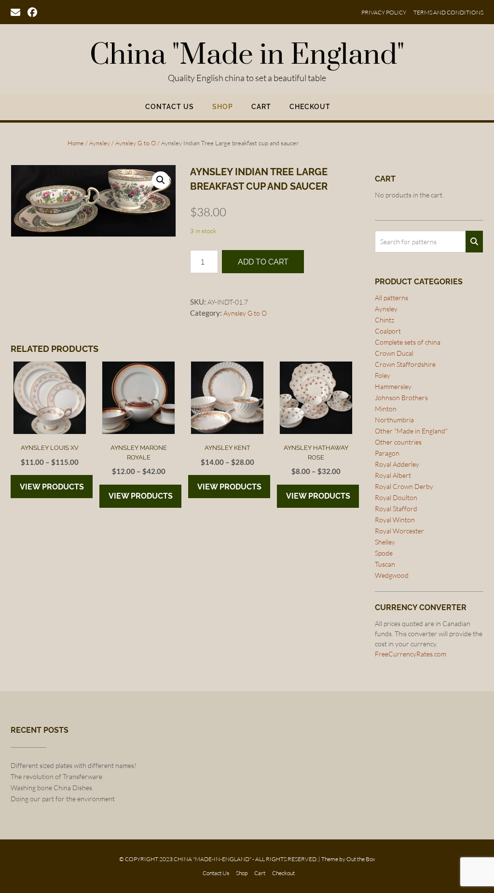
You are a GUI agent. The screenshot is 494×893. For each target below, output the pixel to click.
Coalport (388, 331)
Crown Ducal (394, 353)
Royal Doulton (396, 497)
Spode (384, 553)
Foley (382, 375)
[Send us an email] (15, 11)
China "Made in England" (247, 55)
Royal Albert (393, 475)
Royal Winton (395, 520)
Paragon (387, 453)
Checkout (309, 107)
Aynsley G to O (135, 143)
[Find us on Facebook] (32, 11)
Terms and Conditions (448, 12)
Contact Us (169, 107)
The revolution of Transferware (56, 776)
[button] (160, 180)
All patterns (391, 297)
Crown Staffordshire (405, 364)
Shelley (385, 542)
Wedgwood (392, 575)
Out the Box (360, 859)
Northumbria (394, 420)
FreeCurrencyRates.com (410, 654)
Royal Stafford (396, 508)
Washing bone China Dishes (51, 787)
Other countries (398, 442)
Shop (222, 107)
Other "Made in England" (411, 431)
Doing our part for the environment (63, 799)
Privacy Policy (383, 12)
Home (76, 143)
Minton (386, 409)
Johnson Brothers (401, 397)
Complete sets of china (407, 342)
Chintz (384, 320)
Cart (261, 107)
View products (52, 486)
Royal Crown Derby (404, 486)
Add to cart (263, 261)
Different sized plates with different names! (74, 765)
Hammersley (393, 386)
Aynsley (99, 143)
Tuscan (385, 564)
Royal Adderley (397, 464)
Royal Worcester (399, 531)
